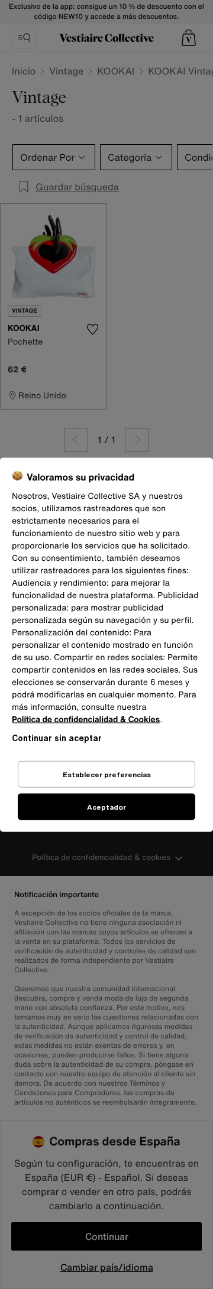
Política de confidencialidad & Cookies (86, 719)
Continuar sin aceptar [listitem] (57, 737)
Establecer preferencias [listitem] (107, 774)
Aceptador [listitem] (106, 806)
